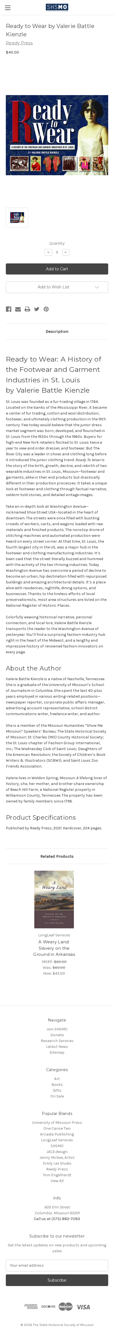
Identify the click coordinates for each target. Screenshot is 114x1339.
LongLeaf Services (57, 1140)
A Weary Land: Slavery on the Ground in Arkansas (54, 948)
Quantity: (57, 243)
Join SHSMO (57, 1029)
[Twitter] (37, 309)
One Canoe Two (57, 1128)
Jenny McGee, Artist (57, 1157)
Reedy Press (57, 1169)
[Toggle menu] (7, 7)
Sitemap (57, 1052)
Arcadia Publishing (57, 1134)
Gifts (57, 1090)
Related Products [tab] (57, 856)
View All (57, 1180)
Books (57, 1084)
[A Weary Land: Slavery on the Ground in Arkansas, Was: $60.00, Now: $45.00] (54, 899)
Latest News (57, 1046)
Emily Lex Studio (57, 1163)
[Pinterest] (46, 309)
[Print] (27, 309)
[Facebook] (8, 309)
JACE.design (57, 1151)
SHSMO (57, 1146)
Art (57, 1078)
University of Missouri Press (57, 1122)
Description (57, 331)
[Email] (18, 309)
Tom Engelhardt (57, 1175)
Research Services (57, 1040)
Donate (57, 1035)
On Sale (57, 1096)
